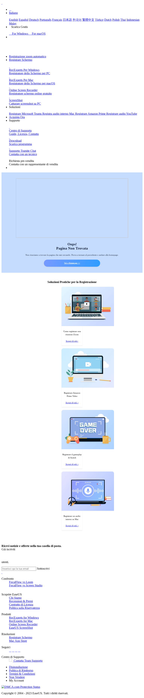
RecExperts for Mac (21, 621)
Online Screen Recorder (23, 624)
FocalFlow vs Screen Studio (25, 585)
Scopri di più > (72, 403)
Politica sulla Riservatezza (24, 607)
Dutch (108, 19)
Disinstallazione (18, 667)
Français (57, 19)
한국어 (77, 19)
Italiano (13, 12)
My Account (16, 680)
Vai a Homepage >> (72, 263)
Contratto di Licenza (21, 604)
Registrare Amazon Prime (90, 113)
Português (45, 19)
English (13, 19)
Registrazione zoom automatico (27, 56)
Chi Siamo (15, 597)
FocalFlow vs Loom (21, 582)
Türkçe (99, 19)
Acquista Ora (17, 117)
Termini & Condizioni (22, 673)
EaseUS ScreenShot (21, 627)
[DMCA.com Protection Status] (21, 686)
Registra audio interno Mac (58, 113)
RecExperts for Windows (24, 617)
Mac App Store (18, 640)
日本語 (67, 19)
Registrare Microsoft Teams (25, 113)
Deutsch (34, 19)
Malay (12, 23)
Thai (123, 19)
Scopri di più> (72, 341)
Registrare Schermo (20, 59)
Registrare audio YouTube (121, 113)
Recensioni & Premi (21, 601)
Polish (116, 19)
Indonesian (133, 19)
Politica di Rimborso (21, 670)
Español (23, 19)
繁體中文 (88, 19)
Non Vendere (17, 677)
